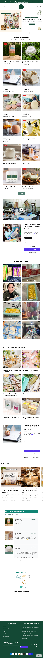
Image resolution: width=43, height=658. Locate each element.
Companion (36, 237)
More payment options (32, 252)
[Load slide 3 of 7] (18, 33)
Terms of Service (6, 636)
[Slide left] (19, 505)
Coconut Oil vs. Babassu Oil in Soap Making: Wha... (10, 489)
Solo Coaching (28, 237)
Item (25, 436)
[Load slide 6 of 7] (23, 33)
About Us (4, 626)
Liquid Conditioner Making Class (10, 163)
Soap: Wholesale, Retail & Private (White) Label (10, 394)
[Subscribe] (18, 646)
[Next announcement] (41, 1)
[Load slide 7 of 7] (25, 33)
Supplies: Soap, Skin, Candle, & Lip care (12, 371)
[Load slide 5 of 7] (22, 33)
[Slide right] (24, 505)
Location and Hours (6, 628)
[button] (2, 7)
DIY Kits (24, 393)
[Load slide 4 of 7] (20, 33)
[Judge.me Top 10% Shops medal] (24, 582)
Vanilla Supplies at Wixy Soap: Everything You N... (30, 489)
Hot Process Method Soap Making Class (30, 87)
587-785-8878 (24, 638)
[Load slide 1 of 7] (15, 33)
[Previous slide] (12, 33)
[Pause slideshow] (30, 33)
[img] (8, 514)
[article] (12, 273)
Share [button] (26, 457)
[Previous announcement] (2, 1)
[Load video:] (21, 209)
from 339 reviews (15, 514)
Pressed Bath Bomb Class (8, 138)
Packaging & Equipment (10, 417)
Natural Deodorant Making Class (10, 186)
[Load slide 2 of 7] (17, 33)
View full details (27, 254)
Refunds (4, 633)
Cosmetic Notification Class (9, 87)
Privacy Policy (5, 638)
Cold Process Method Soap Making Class (11, 61)
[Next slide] (28, 33)
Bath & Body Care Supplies (30, 370)
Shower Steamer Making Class (28, 186)
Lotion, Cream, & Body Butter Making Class (30, 62)
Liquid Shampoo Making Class (28, 138)
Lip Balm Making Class (27, 163)
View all (21, 193)
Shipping (25, 230)
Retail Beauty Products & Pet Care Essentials (30, 418)
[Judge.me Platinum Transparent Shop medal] (18, 577)
